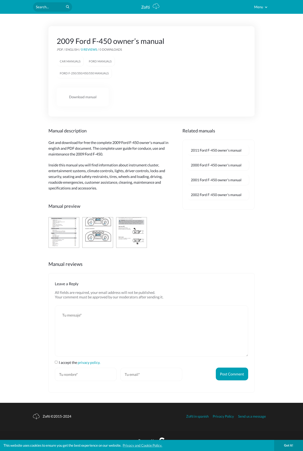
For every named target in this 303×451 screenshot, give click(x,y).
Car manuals (70, 61)
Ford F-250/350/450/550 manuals (84, 73)
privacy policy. (89, 362)
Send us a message (252, 416)
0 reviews (89, 49)
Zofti (146, 7)
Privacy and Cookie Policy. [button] (142, 445)
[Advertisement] (211, 65)
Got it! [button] (288, 445)
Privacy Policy (223, 416)
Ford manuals (100, 61)
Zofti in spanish (197, 416)
